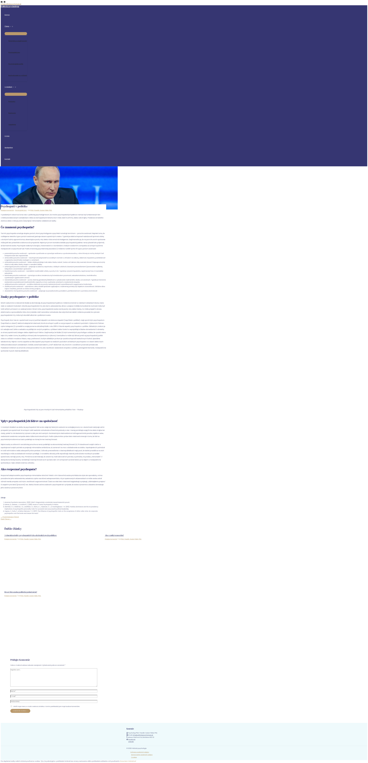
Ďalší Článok (6, 519)
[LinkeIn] (4, 2)
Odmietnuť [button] (132, 761)
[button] (10, 26)
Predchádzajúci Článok (10, 517)
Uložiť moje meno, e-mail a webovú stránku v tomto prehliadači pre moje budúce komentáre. (46, 706)
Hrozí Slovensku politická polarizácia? (20, 592)
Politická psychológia (10, 6)
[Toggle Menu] (16, 33)
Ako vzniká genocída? (114, 535)
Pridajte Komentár (7, 210)
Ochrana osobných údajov (139, 752)
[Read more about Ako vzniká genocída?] (154, 584)
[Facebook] (1, 2)
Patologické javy (21, 210)
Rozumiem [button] (124, 761)
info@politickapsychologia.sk (11, 4)
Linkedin (131, 742)
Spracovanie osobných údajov (142, 755)
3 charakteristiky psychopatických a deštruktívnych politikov (30, 535)
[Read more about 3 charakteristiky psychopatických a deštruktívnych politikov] (53, 584)
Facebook (131, 739)
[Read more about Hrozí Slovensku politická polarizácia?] (53, 641)
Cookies (134, 757)
